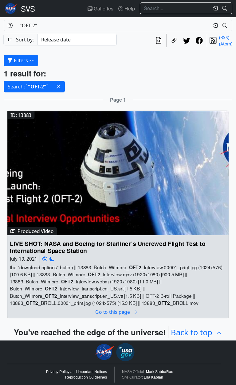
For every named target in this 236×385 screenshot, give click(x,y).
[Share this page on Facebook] (199, 40)
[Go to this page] (118, 172)
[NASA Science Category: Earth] (44, 258)
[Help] (10, 25)
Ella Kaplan (153, 377)
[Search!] (225, 8)
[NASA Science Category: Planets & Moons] (51, 258)
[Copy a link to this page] (174, 40)
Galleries (102, 8)
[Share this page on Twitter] (187, 40)
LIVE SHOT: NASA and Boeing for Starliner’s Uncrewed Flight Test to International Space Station (107, 247)
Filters (21, 60)
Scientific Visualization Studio (27, 8)
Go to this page (113, 312)
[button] (58, 86)
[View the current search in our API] (159, 40)
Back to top (191, 332)
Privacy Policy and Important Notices (76, 372)
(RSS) (224, 37)
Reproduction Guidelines (86, 377)
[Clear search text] (214, 8)
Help (129, 8)
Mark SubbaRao (159, 372)
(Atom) (225, 44)
